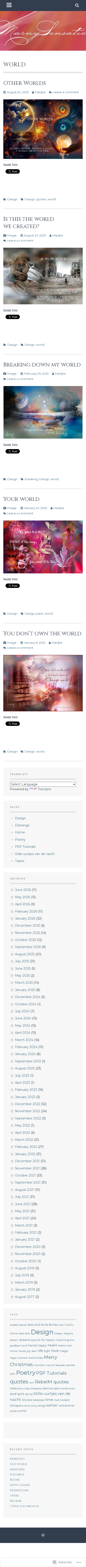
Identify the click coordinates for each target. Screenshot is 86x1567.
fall (39, 1340)
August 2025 (24, 954)
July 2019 (22, 1275)
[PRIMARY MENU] (9, 5)
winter (52, 1405)
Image (12, 235)
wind (27, 1405)
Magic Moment (18, 1358)
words (13, 1411)
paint (39, 613)
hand (24, 1345)
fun (72, 1340)
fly (43, 1340)
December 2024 (27, 997)
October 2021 (25, 1175)
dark (27, 1333)
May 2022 (22, 1125)
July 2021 (22, 1197)
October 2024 (25, 1004)
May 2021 (22, 1211)
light (47, 1351)
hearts (62, 1345)
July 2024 (22, 1011)
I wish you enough (24, 1506)
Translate (44, 789)
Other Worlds (24, 83)
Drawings (22, 825)
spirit (20, 1394)
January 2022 (25, 1154)
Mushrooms (19, 1490)
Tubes (19, 861)
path (12, 1373)
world (52, 199)
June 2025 (23, 968)
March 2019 (24, 1282)
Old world (18, 1464)
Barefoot (17, 1459)
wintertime (66, 1405)
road (27, 1388)
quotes (41, 199)
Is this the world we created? (28, 222)
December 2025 (27, 926)
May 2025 (22, 976)
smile (64, 1388)
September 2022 (28, 1118)
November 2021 (27, 1168)
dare (21, 1333)
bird (37, 1324)
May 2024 (22, 1026)
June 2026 (23, 890)
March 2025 (24, 983)
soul (13, 1394)
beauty (23, 1324)
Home (20, 832)
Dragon (58, 1333)
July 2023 (22, 1076)
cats (61, 1324)
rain (31, 1382)
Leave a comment (66, 92)
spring (29, 1394)
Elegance (17, 1474)
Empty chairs (20, 1485)
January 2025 (25, 990)
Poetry (20, 840)
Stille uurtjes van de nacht (35, 854)
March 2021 (24, 1225)
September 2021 (28, 1182)
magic (64, 1351)
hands (32, 1345)
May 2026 (22, 897)
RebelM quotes (52, 1382)
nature (50, 1365)
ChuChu (69, 1324)
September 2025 (28, 947)
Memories (17, 1469)
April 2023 (22, 1083)
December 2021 (27, 1161)
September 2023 (28, 1061)
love (55, 1351)
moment (39, 1365)
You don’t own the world (42, 633)
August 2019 (24, 1268)
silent (57, 1388)
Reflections (16, 1388)
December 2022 (27, 1104)
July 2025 (22, 961)
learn (34, 1351)
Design (12, 199)
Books (53, 1324)
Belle (31, 1324)
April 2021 (22, 1218)
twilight (65, 1400)
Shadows (36, 1388)
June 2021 (22, 1204)
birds (44, 1324)
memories (35, 1357)
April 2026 (22, 904)
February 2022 (26, 1147)
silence (48, 1388)
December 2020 (28, 1247)
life (40, 1351)
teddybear (39, 1400)
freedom (50, 1340)
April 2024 (22, 1033)
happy (42, 1345)
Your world (21, 499)
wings (41, 1405)
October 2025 (25, 940)
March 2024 (24, 1040)
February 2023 (26, 1090)
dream (14, 1340)
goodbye (15, 1345)
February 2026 (26, 911)
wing (33, 1405)
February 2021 (26, 1232)
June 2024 (23, 1018)
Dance (14, 1333)
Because (16, 1501)
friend (60, 1340)
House (22, 1351)
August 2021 (24, 1190)
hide (69, 1345)
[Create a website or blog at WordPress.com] (43, 1535)
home (13, 1351)
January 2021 (25, 1240)
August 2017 (24, 1297)
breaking (31, 479)
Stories (27, 1400)
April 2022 (22, 1133)
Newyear (60, 1365)
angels (14, 1324)
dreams (24, 1340)
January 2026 (25, 918)
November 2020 (28, 1254)
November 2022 (27, 1111)
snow (72, 1388)
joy (28, 1351)
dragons (68, 1333)
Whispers (16, 1405)
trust (56, 1400)
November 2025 (27, 933)
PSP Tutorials (25, 847)
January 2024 (25, 1054)
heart (52, 1345)
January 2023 (25, 1097)
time (49, 1400)
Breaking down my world (42, 364)
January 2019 (25, 1290)
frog (66, 1340)
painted (70, 1365)
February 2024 (26, 1047)
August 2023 (25, 1068)
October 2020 (26, 1261)
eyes (33, 1340)
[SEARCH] (77, 5)
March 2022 (24, 1140)
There (14, 1496)
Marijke (40, 92)
